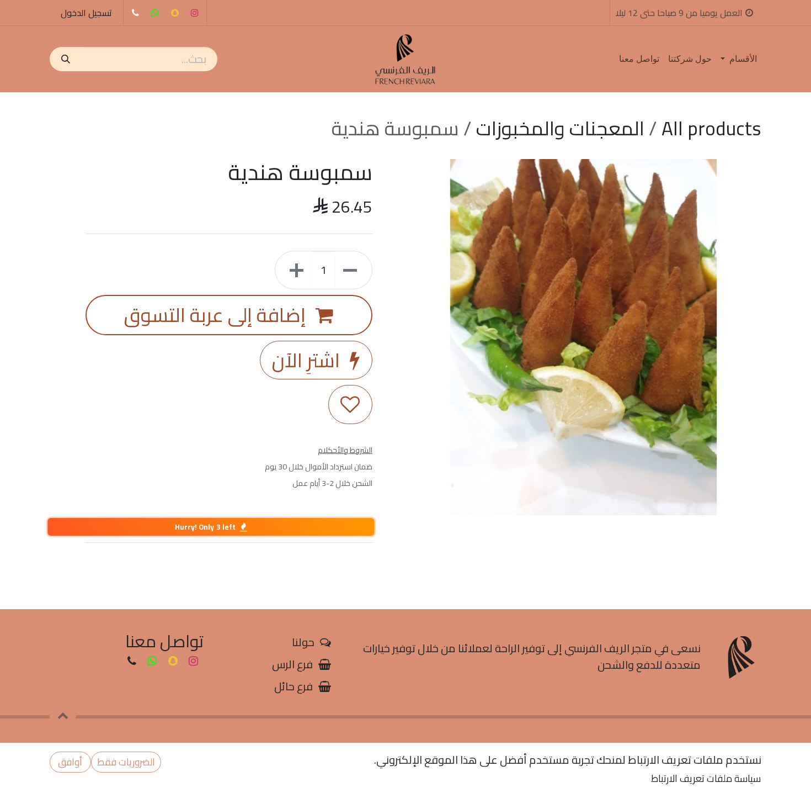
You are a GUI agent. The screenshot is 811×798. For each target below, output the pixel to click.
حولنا (303, 642)
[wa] (155, 13)
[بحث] (66, 59)
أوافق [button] (70, 762)
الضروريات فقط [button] (126, 762)
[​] (135, 13)
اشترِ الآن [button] (308, 360)
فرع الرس (292, 664)
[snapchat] (175, 13)
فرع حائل (293, 686)
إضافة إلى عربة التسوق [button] (217, 315)
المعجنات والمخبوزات (560, 128)
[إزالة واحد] (353, 270)
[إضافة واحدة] (293, 270)
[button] (63, 715)
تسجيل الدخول (86, 12)
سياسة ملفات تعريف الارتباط (706, 778)
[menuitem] (738, 59)
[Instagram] (195, 13)
